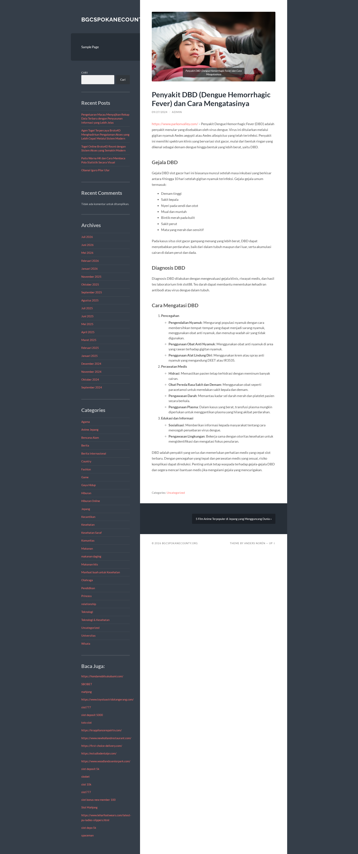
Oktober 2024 (90, 379)
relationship (88, 604)
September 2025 (91, 292)
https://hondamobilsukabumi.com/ (102, 676)
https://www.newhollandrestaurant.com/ (106, 738)
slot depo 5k (88, 827)
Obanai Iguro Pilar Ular (95, 170)
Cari (84, 72)
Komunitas (88, 540)
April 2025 (88, 332)
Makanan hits (89, 564)
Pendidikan (88, 588)
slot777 (86, 707)
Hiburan (86, 493)
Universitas (88, 635)
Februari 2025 (90, 347)
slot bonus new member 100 (98, 799)
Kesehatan (88, 524)
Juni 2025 (87, 316)
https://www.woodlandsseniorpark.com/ (105, 761)
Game (85, 477)
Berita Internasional (93, 453)
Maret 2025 (88, 340)
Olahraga (87, 580)
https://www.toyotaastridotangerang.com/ (107, 699)
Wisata (85, 643)
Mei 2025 (87, 324)
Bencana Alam (90, 437)
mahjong (86, 691)
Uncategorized (90, 627)
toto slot (86, 722)
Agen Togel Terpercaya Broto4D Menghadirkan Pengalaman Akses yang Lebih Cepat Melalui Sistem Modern (105, 134)
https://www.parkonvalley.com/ (175, 124)
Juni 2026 (87, 245)
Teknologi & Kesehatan (95, 619)
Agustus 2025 (90, 300)
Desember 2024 (91, 363)
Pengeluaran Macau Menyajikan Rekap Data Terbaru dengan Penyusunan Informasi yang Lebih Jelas (105, 118)
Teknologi (87, 611)
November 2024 (91, 371)
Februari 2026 (90, 260)
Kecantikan (88, 516)
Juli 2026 (87, 236)
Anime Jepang (89, 429)
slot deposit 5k (90, 769)
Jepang (85, 509)
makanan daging (91, 556)
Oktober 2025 (90, 284)
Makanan (87, 548)
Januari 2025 (89, 355)
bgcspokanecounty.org (120, 19)
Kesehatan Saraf (91, 532)
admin (177, 112)
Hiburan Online (90, 501)
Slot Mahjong (89, 807)
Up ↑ (272, 543)
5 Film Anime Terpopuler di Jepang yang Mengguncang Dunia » (234, 518)
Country (86, 461)
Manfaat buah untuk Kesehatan (100, 572)
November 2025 (91, 276)
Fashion (86, 469)
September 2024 (91, 387)
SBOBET (86, 684)
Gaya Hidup (88, 485)
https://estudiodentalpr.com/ (99, 753)
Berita (85, 445)
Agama (85, 421)
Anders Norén (254, 543)
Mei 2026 (87, 252)
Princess (86, 596)
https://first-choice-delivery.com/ (101, 745)
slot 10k (86, 784)
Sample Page (90, 47)
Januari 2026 (89, 268)
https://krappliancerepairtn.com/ (101, 730)
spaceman (87, 835)
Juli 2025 (87, 308)
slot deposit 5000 (92, 715)
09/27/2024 (159, 112)
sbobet (85, 776)
